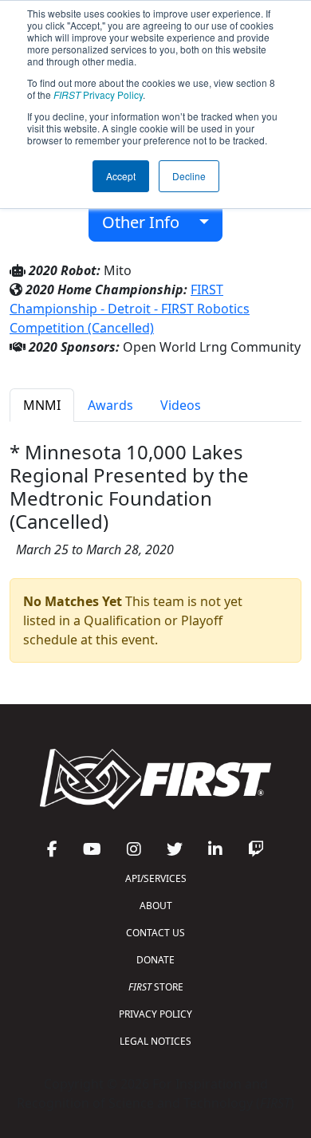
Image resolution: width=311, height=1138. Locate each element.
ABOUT (156, 905)
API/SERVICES (156, 878)
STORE (155, 987)
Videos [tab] (180, 405)
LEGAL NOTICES (155, 1041)
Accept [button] (121, 176)
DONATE (155, 960)
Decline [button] (189, 176)
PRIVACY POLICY (155, 1014)
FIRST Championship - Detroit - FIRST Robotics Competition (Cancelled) (130, 309)
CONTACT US (155, 932)
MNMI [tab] (42, 405)
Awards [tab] (110, 405)
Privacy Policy (98, 94)
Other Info (146, 222)
